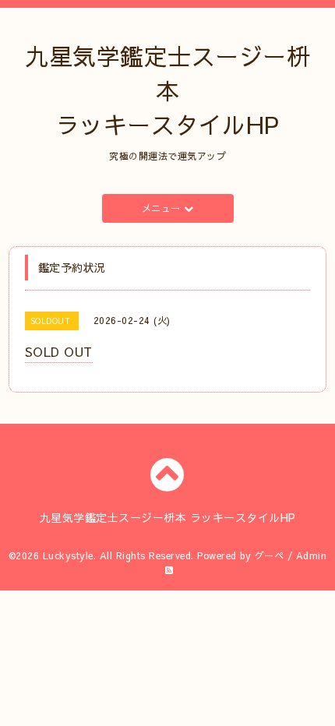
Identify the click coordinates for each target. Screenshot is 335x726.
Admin (311, 555)
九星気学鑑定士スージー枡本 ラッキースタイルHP (167, 90)
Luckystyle (68, 555)
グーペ (269, 555)
